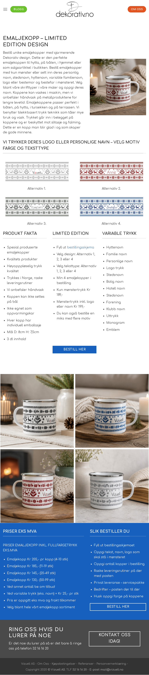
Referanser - (86, 663)
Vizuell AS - (29, 663)
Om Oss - (44, 663)
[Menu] (5, 9)
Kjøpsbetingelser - (64, 663)
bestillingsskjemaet (119, 545)
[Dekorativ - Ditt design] (74, 9)
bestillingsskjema (80, 247)
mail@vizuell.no (111, 669)
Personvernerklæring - (112, 663)
